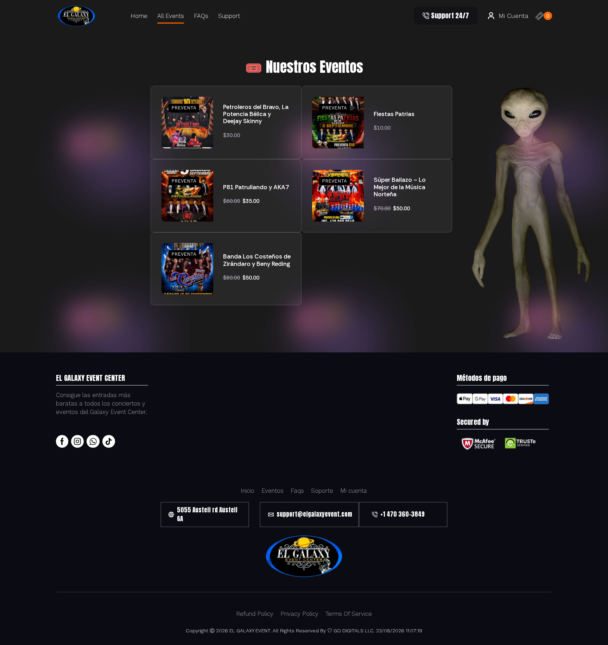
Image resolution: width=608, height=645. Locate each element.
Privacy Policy (299, 613)
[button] (446, 16)
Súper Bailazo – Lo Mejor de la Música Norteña (400, 187)
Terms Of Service (348, 613)
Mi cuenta (353, 490)
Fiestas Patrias (394, 113)
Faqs (297, 490)
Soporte (322, 490)
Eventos (272, 490)
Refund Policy (254, 613)
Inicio (247, 490)
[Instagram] (77, 441)
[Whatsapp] (93, 441)
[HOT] (187, 122)
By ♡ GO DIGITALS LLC (346, 630)
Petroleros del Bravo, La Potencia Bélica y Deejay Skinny (256, 114)
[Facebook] (62, 441)
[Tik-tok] (108, 441)
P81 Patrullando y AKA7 (256, 187)
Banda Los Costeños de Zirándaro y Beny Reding (257, 260)
